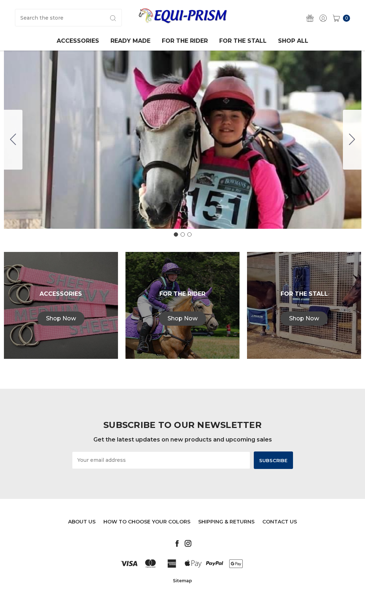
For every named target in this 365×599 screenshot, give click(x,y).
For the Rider (185, 40)
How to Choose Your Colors (146, 521)
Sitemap (182, 580)
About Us (82, 521)
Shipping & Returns (226, 521)
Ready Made (130, 40)
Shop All (293, 40)
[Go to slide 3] (13, 140)
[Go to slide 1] (176, 234)
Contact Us (279, 521)
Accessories (78, 40)
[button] (60, 318)
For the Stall (243, 40)
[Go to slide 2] (352, 140)
